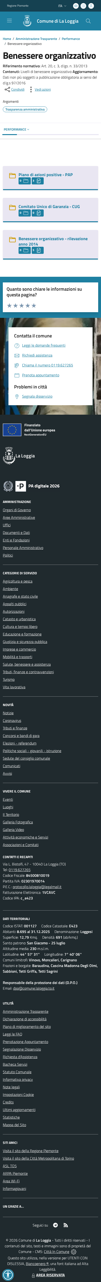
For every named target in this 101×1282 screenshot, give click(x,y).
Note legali (11, 1087)
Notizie (8, 713)
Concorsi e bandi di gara (21, 735)
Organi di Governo (17, 510)
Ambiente (10, 589)
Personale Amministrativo (23, 547)
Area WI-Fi (11, 1181)
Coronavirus (12, 720)
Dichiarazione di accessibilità (25, 1019)
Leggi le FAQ (12, 1034)
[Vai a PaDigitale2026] (31, 486)
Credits (8, 1102)
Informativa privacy (18, 1079)
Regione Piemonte (17, 6)
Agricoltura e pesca (17, 581)
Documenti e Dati (16, 532)
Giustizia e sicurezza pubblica (25, 641)
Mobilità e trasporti (17, 657)
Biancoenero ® (37, 1263)
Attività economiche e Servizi (25, 837)
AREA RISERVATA (50, 1275)
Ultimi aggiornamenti (19, 1109)
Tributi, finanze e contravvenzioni (28, 672)
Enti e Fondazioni (16, 540)
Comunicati (11, 766)
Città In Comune (56, 1251)
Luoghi (8, 807)
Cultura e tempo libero (20, 626)
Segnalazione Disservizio (22, 1049)
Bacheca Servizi (15, 1064)
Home (7, 38)
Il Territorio (11, 814)
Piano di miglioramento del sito (27, 1026)
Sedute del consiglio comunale (26, 758)
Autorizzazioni (13, 611)
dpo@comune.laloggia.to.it (33, 988)
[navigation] (9, 20)
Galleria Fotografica (18, 822)
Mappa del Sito (14, 1125)
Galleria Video (13, 829)
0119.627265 (20, 870)
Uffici (7, 525)
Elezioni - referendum (19, 743)
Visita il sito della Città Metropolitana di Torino (38, 1158)
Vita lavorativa (14, 687)
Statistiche (11, 1117)
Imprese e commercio (19, 649)
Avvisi (7, 773)
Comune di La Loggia (57, 21)
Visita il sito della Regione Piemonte (30, 1151)
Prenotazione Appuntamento (25, 1041)
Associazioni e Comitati (21, 845)
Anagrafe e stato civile (20, 596)
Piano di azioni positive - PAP (46, 174)
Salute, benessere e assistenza (27, 664)
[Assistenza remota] (73, 1251)
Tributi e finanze (15, 728)
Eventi (8, 799)
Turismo (9, 679)
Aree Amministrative (19, 517)
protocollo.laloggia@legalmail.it (37, 887)
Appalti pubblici (14, 604)
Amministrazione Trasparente (36, 38)
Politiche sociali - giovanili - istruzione (32, 751)
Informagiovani (14, 1188)
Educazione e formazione (22, 634)
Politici (8, 555)
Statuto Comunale (17, 1072)
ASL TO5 (10, 1166)
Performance (71, 38)
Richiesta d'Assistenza (20, 1057)
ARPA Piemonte (15, 1173)
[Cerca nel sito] (88, 21)
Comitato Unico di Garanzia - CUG (49, 206)
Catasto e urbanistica (19, 619)
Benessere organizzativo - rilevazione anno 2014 (53, 241)
